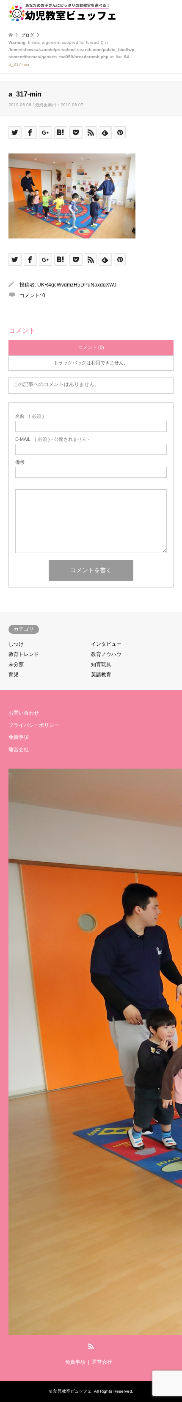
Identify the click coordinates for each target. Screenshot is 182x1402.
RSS (91, 1346)
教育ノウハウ (106, 654)
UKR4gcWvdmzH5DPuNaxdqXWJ (76, 285)
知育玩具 (101, 664)
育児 (13, 675)
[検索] (150, 13)
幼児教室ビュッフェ (72, 1391)
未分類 (16, 664)
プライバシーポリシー (33, 725)
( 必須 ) (29, 416)
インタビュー (106, 644)
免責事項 (18, 737)
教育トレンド (23, 654)
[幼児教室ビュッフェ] (62, 13)
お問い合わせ (23, 713)
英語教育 (101, 675)
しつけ (16, 644)
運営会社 (18, 749)
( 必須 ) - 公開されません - (52, 439)
